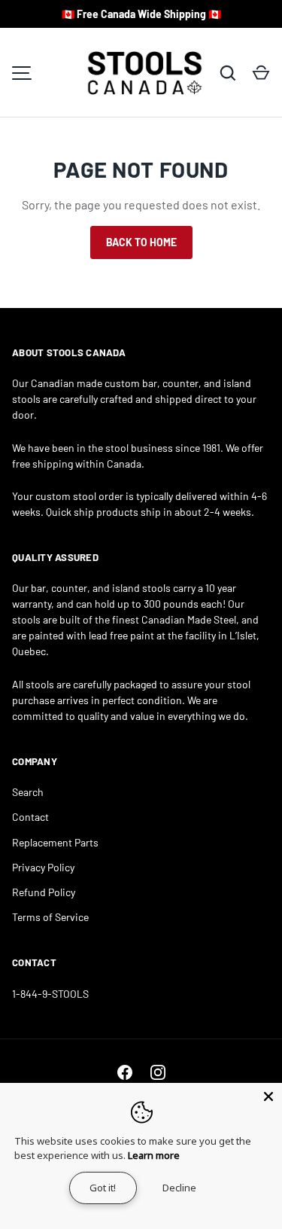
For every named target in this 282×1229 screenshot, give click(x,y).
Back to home (141, 242)
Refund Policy (43, 892)
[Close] (268, 1096)
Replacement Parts (55, 842)
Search (28, 791)
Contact (30, 816)
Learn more (154, 1155)
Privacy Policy (43, 867)
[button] (260, 73)
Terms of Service (50, 916)
